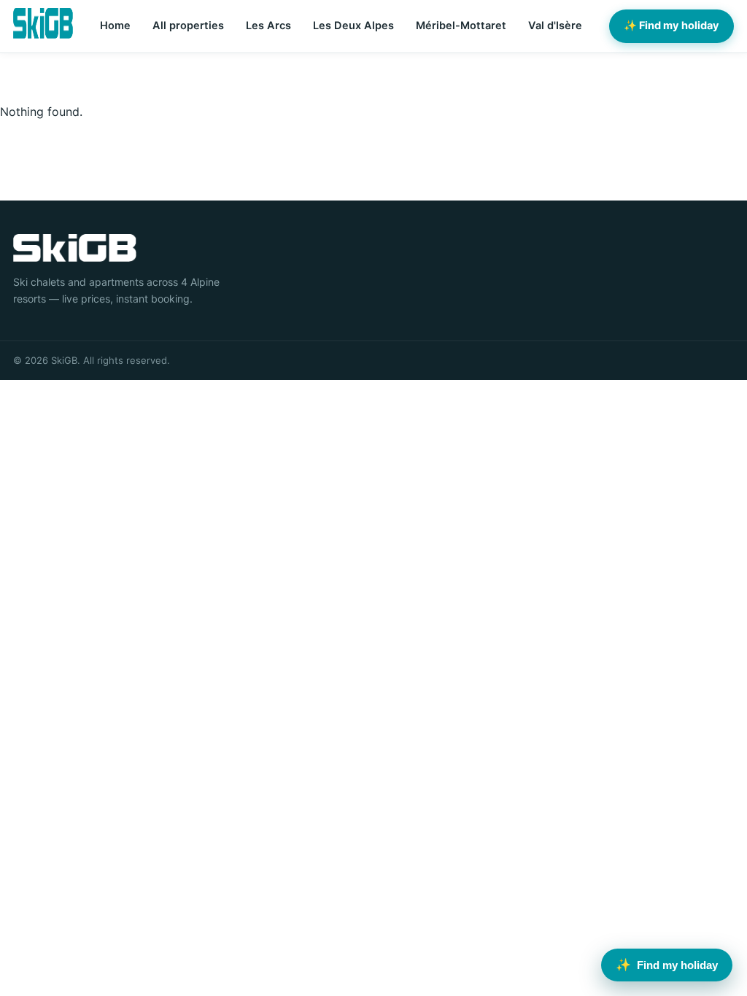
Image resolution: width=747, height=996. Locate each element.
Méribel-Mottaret (461, 25)
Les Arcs (268, 25)
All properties (188, 25)
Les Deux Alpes (353, 25)
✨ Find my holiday (671, 25)
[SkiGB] (43, 23)
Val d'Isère (555, 25)
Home (115, 25)
